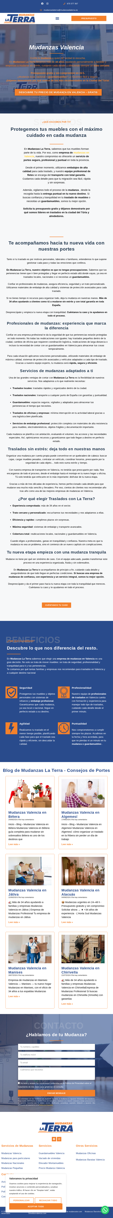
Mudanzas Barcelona (93, 1212)
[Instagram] (47, 3)
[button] (57, 18)
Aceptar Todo (36, 1206)
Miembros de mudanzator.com (70, 1212)
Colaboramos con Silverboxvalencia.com (37, 1212)
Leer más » (14, 844)
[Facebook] (42, 3)
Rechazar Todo (48, 1200)
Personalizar (21, 1200)
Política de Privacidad (46, 1105)
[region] (36, 1193)
